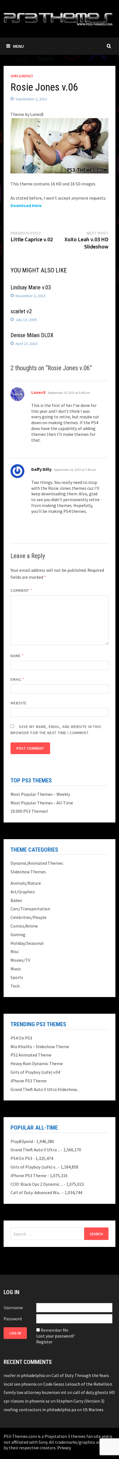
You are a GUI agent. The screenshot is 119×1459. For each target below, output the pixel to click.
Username (13, 1307)
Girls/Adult (22, 75)
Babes (16, 900)
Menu (18, 46)
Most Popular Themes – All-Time (42, 803)
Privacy (64, 1447)
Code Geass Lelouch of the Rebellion (77, 1384)
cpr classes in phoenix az (27, 1401)
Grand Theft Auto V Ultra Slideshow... (45, 1089)
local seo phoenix (20, 1384)
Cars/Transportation (30, 908)
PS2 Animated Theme (31, 1055)
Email (18, 679)
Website (19, 702)
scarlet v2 (21, 311)
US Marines (93, 1409)
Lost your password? (55, 1336)
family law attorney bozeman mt (35, 1392)
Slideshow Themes (28, 871)
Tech (15, 986)
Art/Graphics (23, 891)
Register (44, 1341)
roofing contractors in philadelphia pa (40, 1409)
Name (17, 655)
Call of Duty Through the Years (80, 1375)
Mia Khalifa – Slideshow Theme (40, 1046)
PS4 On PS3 (21, 1038)
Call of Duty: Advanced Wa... (36, 1192)
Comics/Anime (24, 926)
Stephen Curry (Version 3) (80, 1401)
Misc (15, 951)
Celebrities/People (28, 917)
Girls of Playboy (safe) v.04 (35, 1072)
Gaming (18, 934)
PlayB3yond (22, 1141)
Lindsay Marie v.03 (31, 287)
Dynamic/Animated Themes (37, 863)
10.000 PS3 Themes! (29, 811)
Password (13, 1318)
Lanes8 (38, 392)
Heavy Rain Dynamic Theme (37, 1063)
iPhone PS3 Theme (28, 1080)
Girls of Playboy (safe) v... (34, 1167)
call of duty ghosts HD (94, 1392)
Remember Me (54, 1330)
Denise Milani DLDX (32, 335)
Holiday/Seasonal (27, 943)
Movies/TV (20, 960)
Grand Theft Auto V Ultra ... (35, 1149)
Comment (21, 590)
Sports (17, 977)
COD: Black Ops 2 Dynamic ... (37, 1184)
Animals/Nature (26, 883)
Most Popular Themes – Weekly (40, 794)
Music (16, 968)
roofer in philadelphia (24, 1375)
